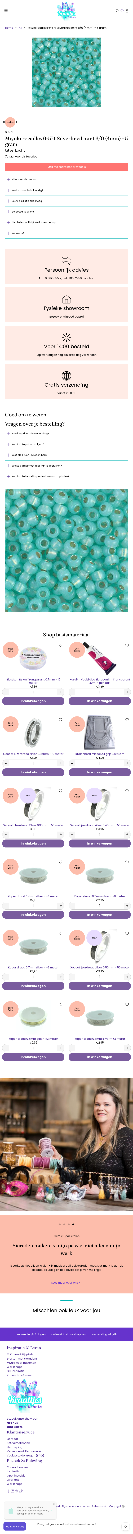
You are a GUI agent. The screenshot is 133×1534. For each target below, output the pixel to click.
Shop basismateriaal (66, 634)
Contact (12, 1439)
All (20, 27)
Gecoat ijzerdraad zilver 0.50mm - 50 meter (100, 967)
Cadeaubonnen (17, 1467)
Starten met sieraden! (22, 1359)
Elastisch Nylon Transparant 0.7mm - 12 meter (33, 681)
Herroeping (14, 1447)
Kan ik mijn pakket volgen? (28, 444)
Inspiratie (13, 1471)
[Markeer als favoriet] (60, 645)
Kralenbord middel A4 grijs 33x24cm (99, 754)
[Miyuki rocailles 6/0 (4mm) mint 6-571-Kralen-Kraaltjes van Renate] (66, 72)
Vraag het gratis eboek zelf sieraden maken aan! (66, 1524)
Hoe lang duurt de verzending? (30, 433)
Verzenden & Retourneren (24, 1451)
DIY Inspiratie (15, 1371)
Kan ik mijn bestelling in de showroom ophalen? (40, 476)
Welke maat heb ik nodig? (27, 190)
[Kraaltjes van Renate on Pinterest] (16, 1492)
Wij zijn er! (18, 233)
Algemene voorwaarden (76, 1506)
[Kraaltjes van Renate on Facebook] (8, 1492)
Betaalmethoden (18, 1443)
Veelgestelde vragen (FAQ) (25, 1456)
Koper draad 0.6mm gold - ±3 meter (33, 1038)
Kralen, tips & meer (20, 1375)
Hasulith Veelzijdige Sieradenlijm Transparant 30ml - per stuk (99, 681)
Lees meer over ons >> (66, 1283)
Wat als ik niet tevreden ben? (29, 455)
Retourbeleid (99, 1506)
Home (9, 27)
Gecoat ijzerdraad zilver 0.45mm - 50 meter (100, 825)
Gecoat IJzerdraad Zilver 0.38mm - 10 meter (33, 754)
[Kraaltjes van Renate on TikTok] (21, 1492)
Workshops (14, 1367)
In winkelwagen (33, 701)
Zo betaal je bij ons (23, 211)
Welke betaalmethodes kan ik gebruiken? (37, 465)
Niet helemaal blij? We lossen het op (34, 222)
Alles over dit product (25, 179)
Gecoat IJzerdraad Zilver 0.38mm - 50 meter (33, 825)
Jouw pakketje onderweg (27, 201)
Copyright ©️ (117, 1506)
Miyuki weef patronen (21, 1363)
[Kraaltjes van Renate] (66, 11)
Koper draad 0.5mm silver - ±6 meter (99, 896)
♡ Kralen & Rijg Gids (20, 1354)
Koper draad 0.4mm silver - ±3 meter (33, 896)
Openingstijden (17, 1476)
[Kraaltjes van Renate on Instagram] (12, 1492)
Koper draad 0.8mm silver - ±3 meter (99, 1038)
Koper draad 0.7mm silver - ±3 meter (33, 967)
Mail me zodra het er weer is (66, 167)
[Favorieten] (122, 11)
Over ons (13, 1480)
